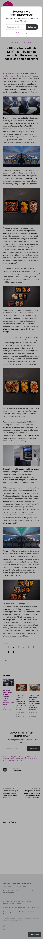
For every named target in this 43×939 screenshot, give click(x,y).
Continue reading (21, 33)
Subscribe (32, 27)
